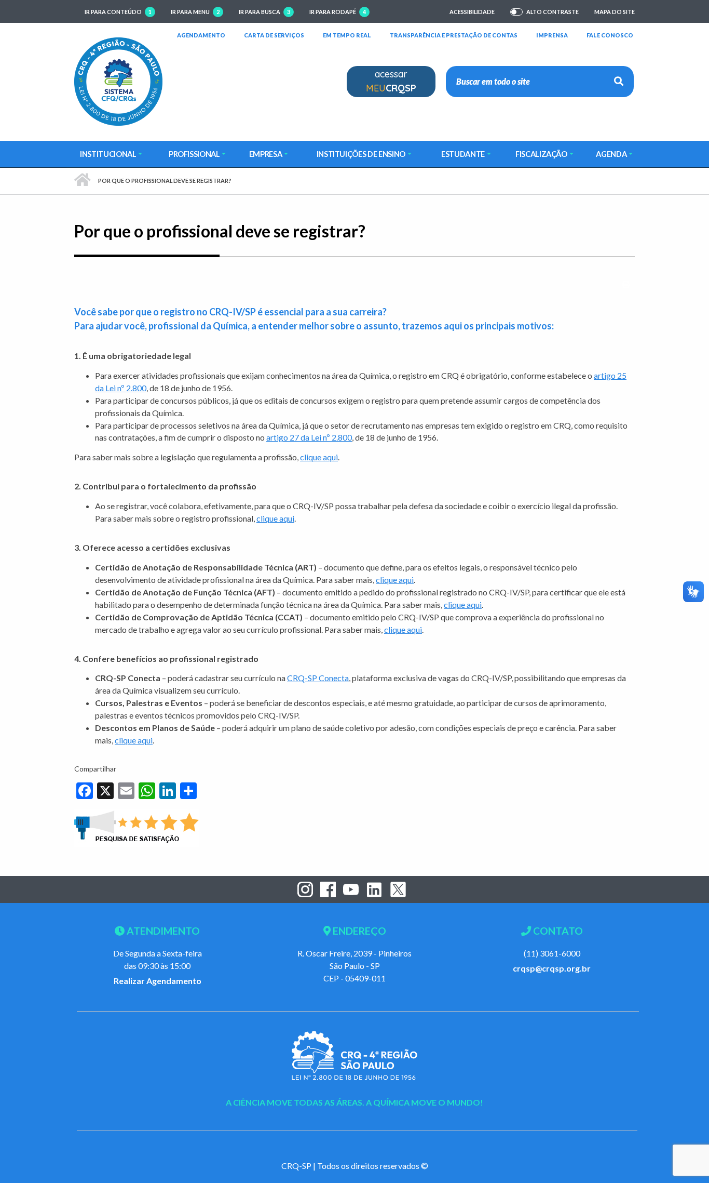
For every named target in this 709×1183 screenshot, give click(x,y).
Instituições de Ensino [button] (361, 153)
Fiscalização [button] (541, 153)
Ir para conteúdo (118, 11)
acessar (391, 81)
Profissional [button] (194, 153)
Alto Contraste (552, 12)
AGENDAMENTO (201, 34)
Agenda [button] (611, 153)
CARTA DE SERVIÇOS (274, 34)
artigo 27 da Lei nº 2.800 (309, 437)
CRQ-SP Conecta (318, 678)
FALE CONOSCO (610, 34)
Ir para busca (264, 11)
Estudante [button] (463, 153)
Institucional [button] (108, 153)
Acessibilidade (472, 11)
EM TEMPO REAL (347, 34)
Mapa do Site (614, 11)
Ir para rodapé (337, 11)
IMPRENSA (552, 35)
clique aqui (319, 457)
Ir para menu (195, 11)
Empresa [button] (265, 153)
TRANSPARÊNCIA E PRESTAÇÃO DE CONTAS (453, 34)
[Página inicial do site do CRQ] (118, 80)
